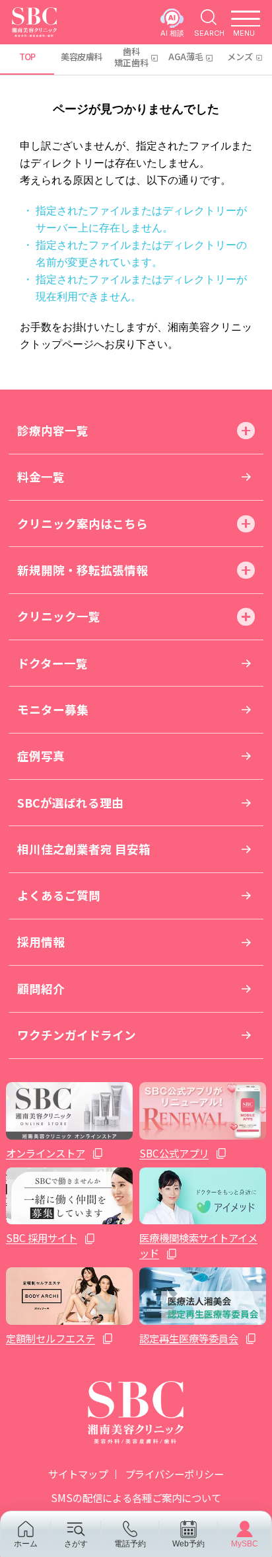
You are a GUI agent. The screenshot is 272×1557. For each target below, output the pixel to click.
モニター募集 (52, 709)
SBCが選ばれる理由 (70, 802)
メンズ (240, 56)
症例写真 (41, 755)
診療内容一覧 (52, 430)
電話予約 (130, 1543)
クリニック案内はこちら (82, 523)
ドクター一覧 (52, 663)
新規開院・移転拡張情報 (82, 570)
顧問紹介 (41, 988)
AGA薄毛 (185, 56)
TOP (27, 56)
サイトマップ (78, 1473)
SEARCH (209, 32)
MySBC (244, 1543)
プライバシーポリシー (174, 1473)
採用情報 (41, 941)
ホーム (26, 1543)
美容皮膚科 (81, 56)
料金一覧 (41, 476)
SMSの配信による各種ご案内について (136, 1497)
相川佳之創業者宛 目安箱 (84, 849)
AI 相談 (172, 32)
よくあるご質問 (58, 895)
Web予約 (188, 1543)
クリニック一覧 (58, 616)
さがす (76, 1543)
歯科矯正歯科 (131, 56)
